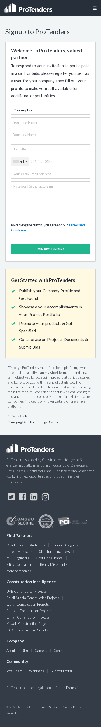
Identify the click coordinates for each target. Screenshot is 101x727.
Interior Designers (65, 545)
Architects (37, 545)
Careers (40, 650)
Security (12, 713)
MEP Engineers (17, 558)
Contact (60, 650)
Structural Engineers (54, 551)
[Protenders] (28, 6)
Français (72, 688)
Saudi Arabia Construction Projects (32, 598)
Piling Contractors (19, 564)
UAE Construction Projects (26, 591)
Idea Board (14, 671)
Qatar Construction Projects (27, 604)
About (10, 650)
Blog (25, 650)
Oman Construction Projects (28, 617)
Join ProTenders (50, 249)
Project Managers (19, 551)
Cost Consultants (49, 558)
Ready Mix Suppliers (55, 564)
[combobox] (20, 161)
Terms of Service (47, 707)
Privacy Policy (71, 707)
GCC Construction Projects (27, 630)
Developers (14, 545)
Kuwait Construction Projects (28, 623)
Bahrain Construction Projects (29, 611)
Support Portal (61, 671)
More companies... (20, 571)
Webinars (36, 671)
